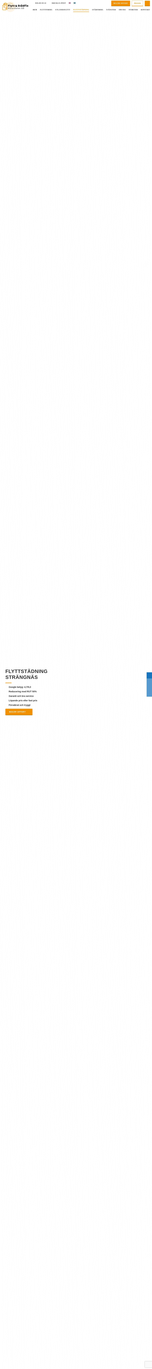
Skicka (76, 694)
